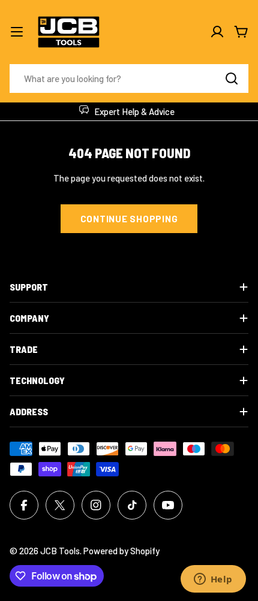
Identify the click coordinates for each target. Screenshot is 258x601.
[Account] (217, 32)
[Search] (231, 78)
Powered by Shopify (121, 550)
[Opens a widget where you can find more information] (213, 580)
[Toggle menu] (17, 32)
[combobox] (129, 78)
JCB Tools (60, 550)
